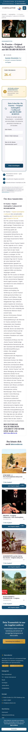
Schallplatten (5, 688)
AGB (3, 717)
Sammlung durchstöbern (12, 641)
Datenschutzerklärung (8, 715)
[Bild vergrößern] (23, 35)
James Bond (5, 685)
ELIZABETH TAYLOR (12, 218)
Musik (3, 680)
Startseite (4, 14)
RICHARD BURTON (17, 216)
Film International (6, 674)
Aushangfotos (12, 14)
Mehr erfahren (14, 725)
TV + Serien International (9, 677)
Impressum (5, 712)
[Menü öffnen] (24, 8)
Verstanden (14, 729)
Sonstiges (4, 682)
